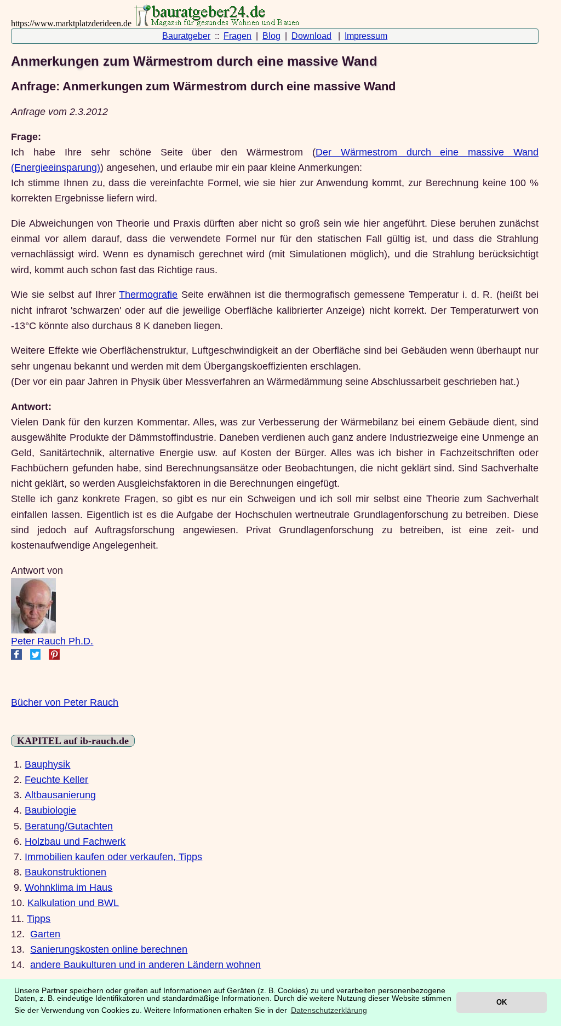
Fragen (237, 36)
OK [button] (501, 1002)
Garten (45, 934)
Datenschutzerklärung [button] (329, 1010)
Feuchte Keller (56, 779)
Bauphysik (47, 764)
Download (311, 36)
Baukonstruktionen (65, 872)
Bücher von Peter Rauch (64, 702)
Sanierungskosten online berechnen (108, 949)
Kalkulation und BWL (73, 902)
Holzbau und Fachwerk (75, 841)
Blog (271, 36)
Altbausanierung (60, 794)
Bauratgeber (186, 36)
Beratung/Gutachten (69, 826)
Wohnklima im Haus (68, 887)
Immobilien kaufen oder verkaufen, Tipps (113, 856)
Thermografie (148, 294)
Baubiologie (50, 810)
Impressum (366, 36)
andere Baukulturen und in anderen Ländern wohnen (145, 964)
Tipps (38, 918)
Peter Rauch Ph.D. (52, 641)
